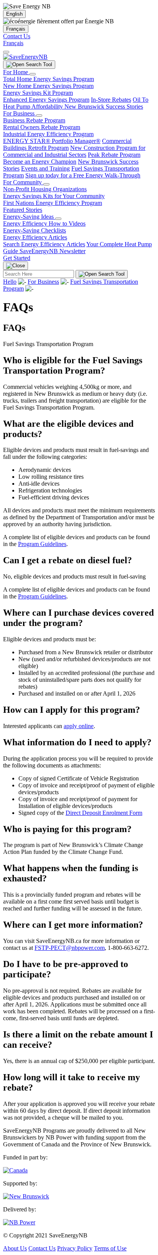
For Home (16, 72)
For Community (23, 182)
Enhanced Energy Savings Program (46, 99)
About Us (15, 1248)
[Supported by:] (26, 1196)
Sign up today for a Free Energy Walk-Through (82, 175)
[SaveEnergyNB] (25, 57)
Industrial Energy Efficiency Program (48, 134)
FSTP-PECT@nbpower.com (70, 948)
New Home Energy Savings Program (48, 86)
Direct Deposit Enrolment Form (104, 813)
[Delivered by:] (19, 1222)
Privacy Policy (74, 1248)
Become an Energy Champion (39, 161)
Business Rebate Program (34, 120)
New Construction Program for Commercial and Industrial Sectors (74, 151)
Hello (9, 281)
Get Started (16, 258)
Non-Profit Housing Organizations (45, 189)
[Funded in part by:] (15, 1170)
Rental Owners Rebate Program (41, 127)
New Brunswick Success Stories (103, 106)
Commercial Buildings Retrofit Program (67, 144)
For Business (19, 113)
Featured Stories (22, 209)
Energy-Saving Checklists (34, 230)
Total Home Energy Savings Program (48, 79)
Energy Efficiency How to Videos (44, 223)
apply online (79, 726)
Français (15, 29)
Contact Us (16, 36)
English (14, 14)
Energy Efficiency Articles (35, 237)
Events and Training (45, 168)
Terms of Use (110, 1248)
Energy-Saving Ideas (29, 216)
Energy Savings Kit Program (38, 92)
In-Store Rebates (111, 99)
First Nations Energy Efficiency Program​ (52, 203)
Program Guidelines (42, 544)
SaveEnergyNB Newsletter (53, 251)
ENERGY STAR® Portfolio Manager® (51, 141)
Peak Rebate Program (114, 154)
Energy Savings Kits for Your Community (54, 196)
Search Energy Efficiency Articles (44, 244)
